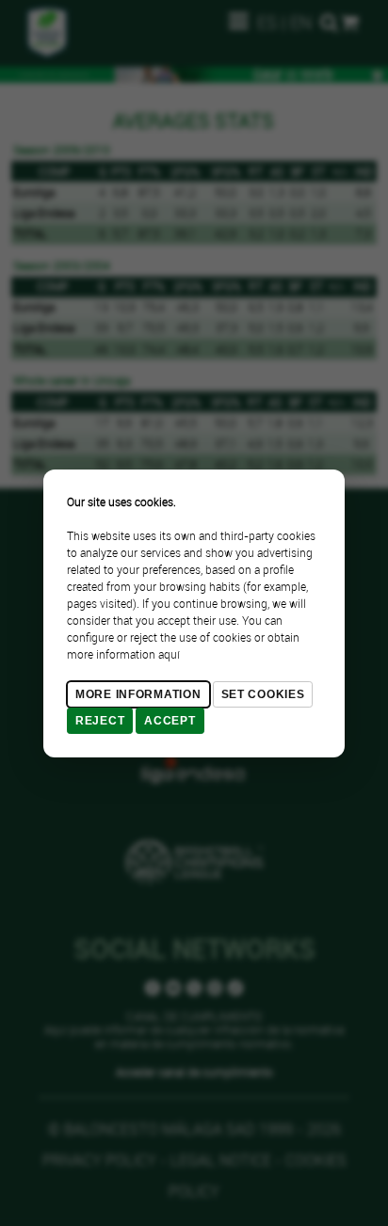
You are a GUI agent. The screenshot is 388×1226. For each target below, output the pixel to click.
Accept (169, 720)
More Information (138, 694)
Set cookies (263, 694)
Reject (99, 720)
